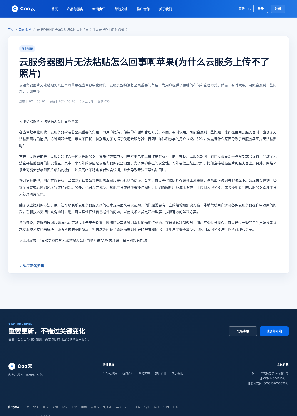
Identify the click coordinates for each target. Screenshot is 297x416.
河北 (74, 407)
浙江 (147, 407)
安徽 (65, 407)
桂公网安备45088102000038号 (268, 383)
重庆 (45, 407)
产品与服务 (75, 9)
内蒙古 (95, 407)
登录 (261, 8)
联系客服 (243, 331)
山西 (84, 407)
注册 (278, 8)
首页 (54, 9)
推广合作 (143, 9)
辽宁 (128, 407)
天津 (55, 407)
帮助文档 (121, 9)
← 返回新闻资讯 (31, 266)
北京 (36, 407)
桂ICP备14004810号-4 (274, 378)
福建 (156, 407)
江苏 (137, 407)
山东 (176, 407)
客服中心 (245, 8)
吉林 (118, 407)
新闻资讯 (98, 9)
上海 (26, 407)
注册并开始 (274, 331)
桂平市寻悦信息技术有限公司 (270, 373)
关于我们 (165, 9)
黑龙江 (107, 407)
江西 (166, 407)
